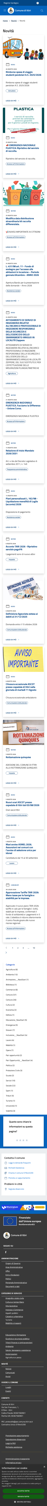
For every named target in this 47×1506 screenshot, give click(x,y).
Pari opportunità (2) (14, 1055)
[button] (23, 1501)
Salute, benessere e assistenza (18, 1350)
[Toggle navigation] (4, 10)
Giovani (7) (10, 1030)
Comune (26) (11, 999)
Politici (8, 1278)
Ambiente (9, 1346)
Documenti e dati (13, 1286)
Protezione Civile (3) (14, 1070)
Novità (14, 20)
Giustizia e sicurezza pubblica (17, 1338)
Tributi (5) (10, 1095)
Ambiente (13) (11, 974)
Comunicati (15, 885)
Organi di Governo (13, 1263)
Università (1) (11, 1105)
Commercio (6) (12, 989)
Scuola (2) (10, 1075)
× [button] (44, 1467)
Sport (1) (9, 1090)
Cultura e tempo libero (15, 1302)
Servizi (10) (10, 1080)
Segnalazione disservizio (15, 1439)
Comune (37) (11, 994)
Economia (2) (11, 1009)
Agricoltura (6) (12, 969)
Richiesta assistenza (14, 1447)
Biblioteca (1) (11, 984)
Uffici (8, 1271)
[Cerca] (41, 10)
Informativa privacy (13, 1462)
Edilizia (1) (10, 1014)
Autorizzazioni (11, 1354)
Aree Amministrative (14, 1267)
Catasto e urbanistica (14, 1316)
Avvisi (13, 64)
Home (5, 20)
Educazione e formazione (16, 1334)
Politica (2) (10, 1065)
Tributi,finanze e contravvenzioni (19, 1342)
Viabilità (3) (10, 1110)
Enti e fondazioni (12, 1274)
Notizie (13, 211)
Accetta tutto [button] (23, 1491)
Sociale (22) (10, 1085)
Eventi (8, 1391)
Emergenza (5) (12, 1025)
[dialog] (23, 1485)
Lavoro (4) (10, 1040)
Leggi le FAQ (11, 1443)
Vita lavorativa (11, 1305)
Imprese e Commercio (14, 1309)
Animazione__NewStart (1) (17, 979)
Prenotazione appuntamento (17, 1435)
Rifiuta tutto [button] (23, 1497)
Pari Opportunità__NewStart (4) (19, 1060)
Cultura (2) (10, 1004)
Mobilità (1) (10, 1045)
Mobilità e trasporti (13, 1323)
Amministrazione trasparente (18, 1458)
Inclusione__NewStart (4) (16, 1035)
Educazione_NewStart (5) (16, 1020)
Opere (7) (9, 1050)
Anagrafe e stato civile (15, 1298)
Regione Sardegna (11, 2)
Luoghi (8, 1387)
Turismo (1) (10, 1100)
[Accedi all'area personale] (37, 3)
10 (34, 947)
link (10, 1486)
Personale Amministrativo (16, 1282)
